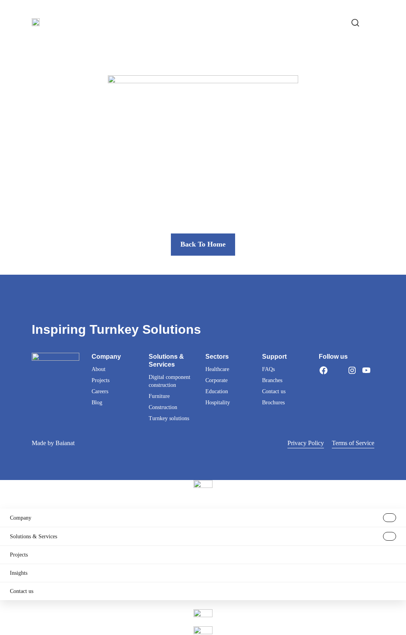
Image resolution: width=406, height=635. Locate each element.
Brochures (273, 402)
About (98, 369)
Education (216, 391)
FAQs (268, 369)
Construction (163, 407)
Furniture (159, 396)
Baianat (65, 443)
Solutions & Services (33, 536)
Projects (100, 380)
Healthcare (217, 369)
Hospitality (217, 402)
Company (20, 518)
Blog (97, 402)
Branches (272, 380)
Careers (100, 391)
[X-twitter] (338, 370)
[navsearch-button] (355, 22)
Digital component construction (169, 381)
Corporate (216, 380)
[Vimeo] (323, 379)
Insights (18, 573)
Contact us (273, 391)
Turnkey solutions (169, 418)
